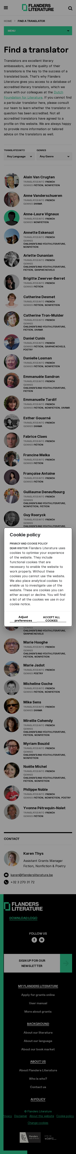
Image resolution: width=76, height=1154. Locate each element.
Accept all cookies (51, 619)
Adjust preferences (23, 618)
